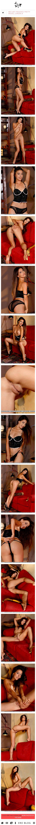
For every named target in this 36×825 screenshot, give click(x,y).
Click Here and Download (18, 816)
